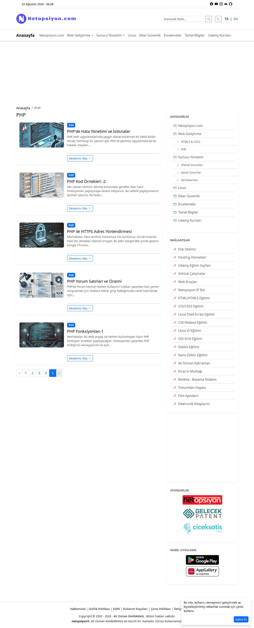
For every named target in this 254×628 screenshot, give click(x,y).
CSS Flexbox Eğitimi (192, 322)
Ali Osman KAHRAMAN (129, 616)
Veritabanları (189, 180)
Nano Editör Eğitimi (192, 355)
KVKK (116, 609)
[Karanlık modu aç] (218, 19)
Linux (132, 35)
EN (236, 19)
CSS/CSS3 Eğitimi (190, 306)
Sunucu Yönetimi (109, 35)
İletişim (179, 609)
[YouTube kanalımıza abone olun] (216, 4)
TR (227, 19)
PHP (71, 125)
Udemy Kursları (219, 35)
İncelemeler (173, 35)
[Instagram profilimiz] (221, 4)
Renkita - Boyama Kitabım (196, 379)
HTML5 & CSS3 (190, 142)
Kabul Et (241, 619)
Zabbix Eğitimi (188, 347)
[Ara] (209, 19)
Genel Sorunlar (190, 172)
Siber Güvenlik (150, 35)
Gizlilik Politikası (99, 609)
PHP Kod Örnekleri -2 (86, 181)
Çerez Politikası (161, 609)
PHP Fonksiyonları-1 (85, 331)
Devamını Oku (78, 158)
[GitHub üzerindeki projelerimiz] (230, 4)
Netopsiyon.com (51, 35)
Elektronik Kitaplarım (193, 404)
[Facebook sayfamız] (211, 4)
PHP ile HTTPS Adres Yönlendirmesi (99, 231)
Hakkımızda (78, 609)
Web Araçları (187, 282)
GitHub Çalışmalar (191, 273)
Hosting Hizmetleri (191, 257)
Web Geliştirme (79, 35)
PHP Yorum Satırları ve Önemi (94, 281)
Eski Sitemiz (186, 249)
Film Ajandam (187, 396)
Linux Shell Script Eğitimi (196, 314)
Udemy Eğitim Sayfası (194, 265)
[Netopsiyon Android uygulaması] (225, 4)
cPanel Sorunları (191, 165)
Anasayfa (25, 35)
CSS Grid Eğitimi (189, 339)
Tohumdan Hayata (191, 387)
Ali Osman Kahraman (193, 363)
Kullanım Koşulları (135, 609)
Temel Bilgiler (195, 35)
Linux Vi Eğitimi (189, 330)
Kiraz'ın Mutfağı (189, 371)
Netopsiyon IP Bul (191, 290)
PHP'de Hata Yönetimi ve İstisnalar (98, 131)
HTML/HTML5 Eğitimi (193, 298)
